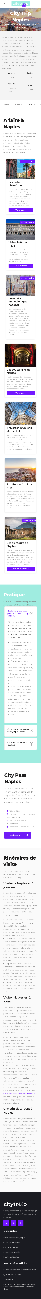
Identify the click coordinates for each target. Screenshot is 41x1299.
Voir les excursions (21, 568)
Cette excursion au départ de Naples (19, 1093)
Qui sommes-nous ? (12, 1242)
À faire (6, 105)
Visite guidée (20, 210)
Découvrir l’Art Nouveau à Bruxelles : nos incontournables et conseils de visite (19, 1286)
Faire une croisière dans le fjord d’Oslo (20, 1270)
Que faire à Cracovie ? (13, 1275)
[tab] (21, 614)
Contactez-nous (10, 1247)
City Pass (31, 105)
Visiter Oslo (8, 1279)
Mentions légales (11, 1257)
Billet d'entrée (21, 266)
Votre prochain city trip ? (14, 1237)
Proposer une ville (11, 1252)
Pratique (18, 105)
